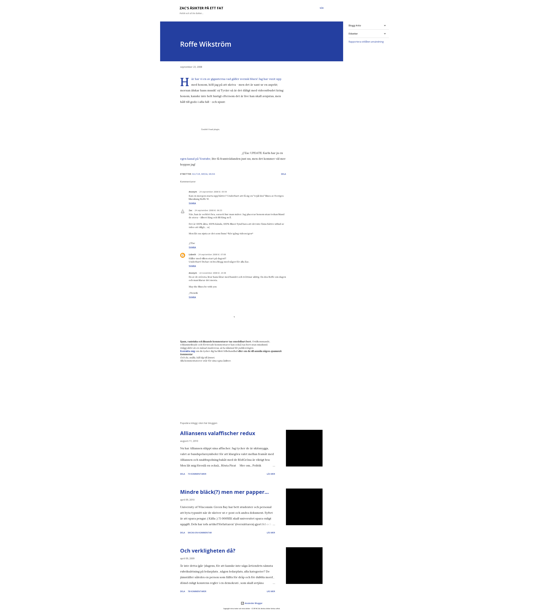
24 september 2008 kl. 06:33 (208, 210)
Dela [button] (283, 174)
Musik (212, 174)
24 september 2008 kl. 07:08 (212, 254)
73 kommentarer (197, 473)
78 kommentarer (197, 591)
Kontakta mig (187, 351)
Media (204, 174)
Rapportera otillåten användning (366, 41)
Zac (190, 210)
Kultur (196, 174)
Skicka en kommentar (200, 532)
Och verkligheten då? (207, 550)
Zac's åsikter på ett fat (201, 8)
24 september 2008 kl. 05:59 (213, 191)
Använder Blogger (253, 603)
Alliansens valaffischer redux (217, 433)
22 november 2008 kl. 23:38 (212, 273)
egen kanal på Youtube (195, 158)
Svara (192, 203)
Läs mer (271, 473)
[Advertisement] (228, 386)
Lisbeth (192, 254)
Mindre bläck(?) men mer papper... (224, 491)
